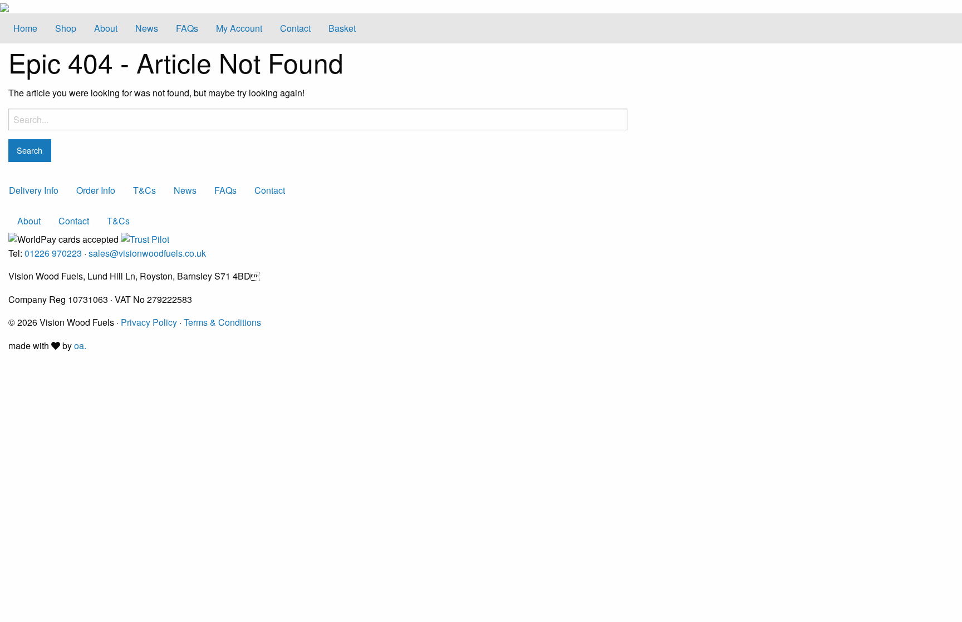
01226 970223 (53, 253)
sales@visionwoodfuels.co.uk (147, 253)
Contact (295, 28)
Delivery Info (33, 190)
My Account (239, 28)
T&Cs (144, 190)
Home (25, 28)
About (105, 28)
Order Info (95, 190)
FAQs (187, 28)
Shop (65, 28)
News (146, 28)
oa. (80, 345)
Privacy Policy (149, 322)
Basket (342, 28)
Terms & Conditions (222, 322)
